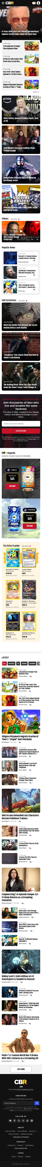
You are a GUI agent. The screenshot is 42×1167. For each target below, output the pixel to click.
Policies (28, 1156)
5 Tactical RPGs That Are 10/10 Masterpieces (29, 845)
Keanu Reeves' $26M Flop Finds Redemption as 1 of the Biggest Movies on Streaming (29, 1005)
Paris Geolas (23, 943)
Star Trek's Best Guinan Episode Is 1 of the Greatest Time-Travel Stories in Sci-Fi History (13, 75)
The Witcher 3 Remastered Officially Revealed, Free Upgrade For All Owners (26, 272)
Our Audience (22, 1131)
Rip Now (12, 486)
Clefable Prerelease (28, 633)
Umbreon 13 (10, 633)
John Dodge (23, 756)
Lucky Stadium (26, 569)
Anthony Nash (6, 982)
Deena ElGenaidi (24, 262)
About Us (32, 1131)
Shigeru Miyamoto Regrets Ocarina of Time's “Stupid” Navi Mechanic (13, 87)
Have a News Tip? (21, 1148)
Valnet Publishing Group (24, 1089)
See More (14, 219)
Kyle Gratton (23, 276)
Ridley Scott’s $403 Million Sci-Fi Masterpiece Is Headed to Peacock (18, 978)
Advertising (29, 1145)
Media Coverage (26, 1134)
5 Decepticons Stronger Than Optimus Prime (11, 47)
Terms (13, 1156)
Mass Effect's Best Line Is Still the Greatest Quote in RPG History (28, 926)
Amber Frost (23, 1023)
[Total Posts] (34, 260)
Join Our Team (10, 1131)
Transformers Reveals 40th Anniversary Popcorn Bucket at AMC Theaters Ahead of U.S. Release (29, 752)
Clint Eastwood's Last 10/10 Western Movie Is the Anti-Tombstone (28, 766)
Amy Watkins (23, 770)
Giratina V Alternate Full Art (31, 601)
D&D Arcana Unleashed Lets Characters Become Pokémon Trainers (20, 817)
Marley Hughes (24, 930)
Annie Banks (23, 690)
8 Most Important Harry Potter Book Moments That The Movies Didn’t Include (29, 831)
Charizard (9, 601)
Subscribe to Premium (21, 1137)
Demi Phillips (23, 782)
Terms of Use (21, 439)
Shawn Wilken (23, 676)
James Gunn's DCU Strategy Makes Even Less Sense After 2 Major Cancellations (29, 913)
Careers (20, 1145)
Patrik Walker (23, 1009)
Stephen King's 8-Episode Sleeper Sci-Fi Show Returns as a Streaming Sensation (20, 897)
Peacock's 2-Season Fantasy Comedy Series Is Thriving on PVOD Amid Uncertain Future (27, 257)
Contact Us (11, 1145)
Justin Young (23, 704)
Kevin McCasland (24, 917)
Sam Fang (22, 291)
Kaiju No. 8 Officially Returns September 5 (28, 940)
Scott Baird (6, 742)
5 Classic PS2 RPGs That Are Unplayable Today (28, 858)
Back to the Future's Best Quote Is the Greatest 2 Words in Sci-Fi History (29, 1019)
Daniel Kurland (24, 995)
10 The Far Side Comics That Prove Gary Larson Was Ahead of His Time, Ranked (13, 61)
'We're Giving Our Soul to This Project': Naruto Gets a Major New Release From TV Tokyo (27, 286)
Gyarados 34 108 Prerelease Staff (17, 569)
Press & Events (14, 1134)
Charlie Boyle (23, 835)
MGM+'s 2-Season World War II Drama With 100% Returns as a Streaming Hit (20, 1057)
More (35, 92)
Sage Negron (23, 848)
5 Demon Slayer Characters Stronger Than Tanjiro (27, 779)
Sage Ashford (23, 861)
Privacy (20, 1156)
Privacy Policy (32, 439)
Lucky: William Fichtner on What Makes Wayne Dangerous (14, 237)
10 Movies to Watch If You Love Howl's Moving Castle (29, 992)
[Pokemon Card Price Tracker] (34, 3)
